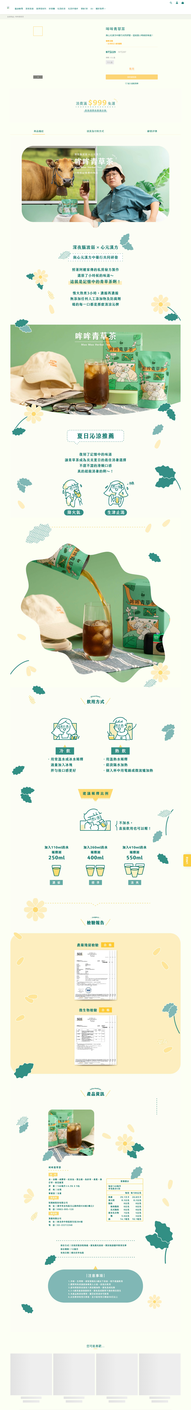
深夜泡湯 (29, 8)
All (92, 8)
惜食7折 (84, 8)
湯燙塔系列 (41, 8)
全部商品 (10, 16)
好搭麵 (52, 8)
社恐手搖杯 (73, 8)
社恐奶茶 (61, 8)
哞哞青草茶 (19, 16)
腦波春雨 (19, 8)
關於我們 (100, 8)
